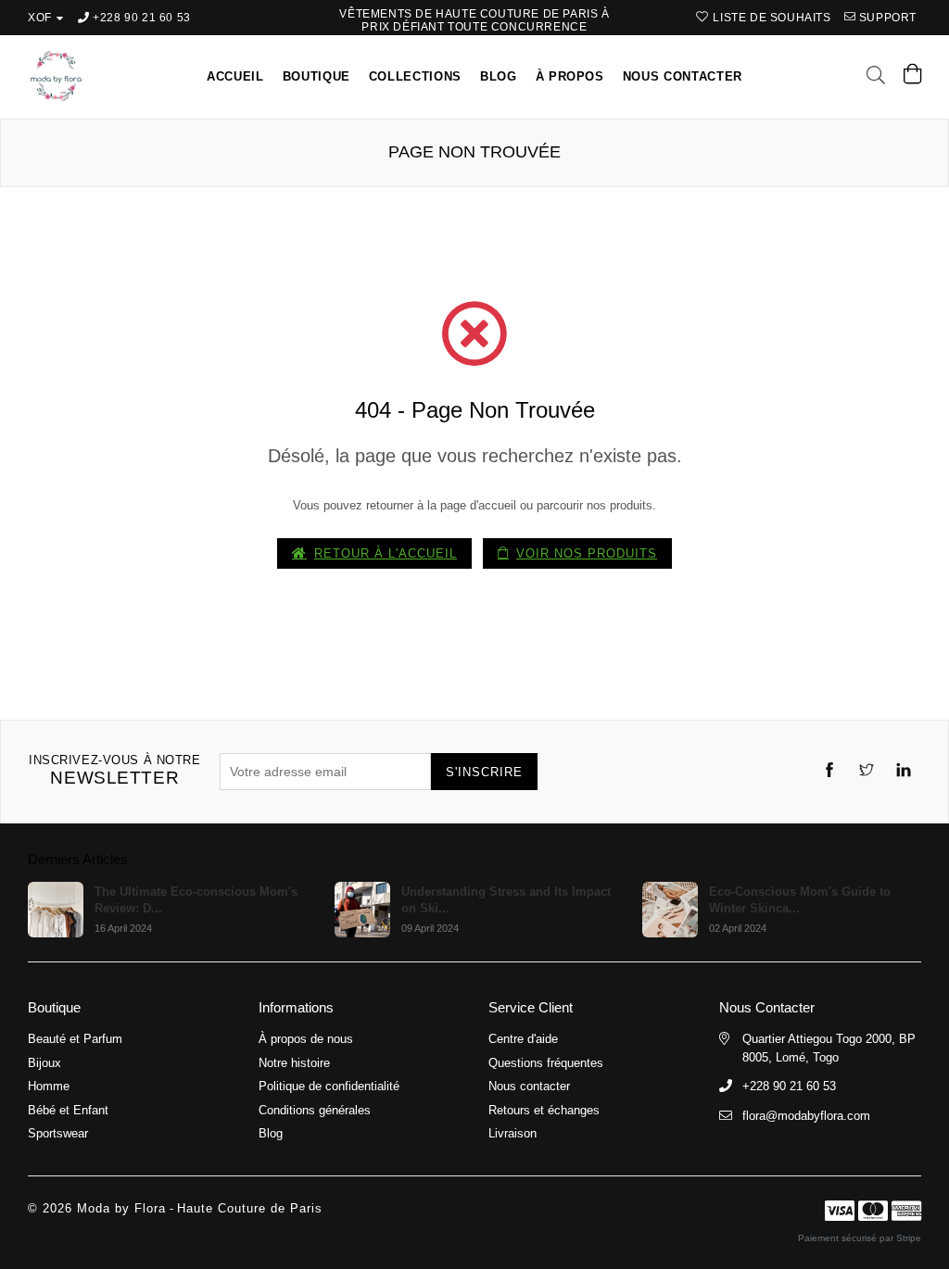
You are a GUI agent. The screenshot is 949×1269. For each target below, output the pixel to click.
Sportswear (58, 1133)
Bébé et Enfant (68, 1110)
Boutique (316, 76)
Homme (49, 1086)
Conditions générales (315, 1110)
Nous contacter (682, 76)
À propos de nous (306, 1039)
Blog (498, 76)
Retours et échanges (544, 1110)
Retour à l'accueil (385, 553)
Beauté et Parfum (75, 1039)
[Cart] (912, 78)
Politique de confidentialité (329, 1086)
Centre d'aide (523, 1039)
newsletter (115, 770)
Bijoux (44, 1063)
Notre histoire (294, 1063)
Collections (415, 76)
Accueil (235, 76)
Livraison (512, 1133)
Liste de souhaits (770, 17)
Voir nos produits (586, 553)
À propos (570, 76)
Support (886, 17)
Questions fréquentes (545, 1063)
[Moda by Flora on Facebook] (829, 772)
